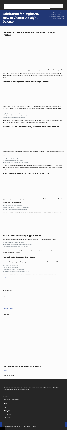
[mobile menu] (47, 6)
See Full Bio (5, 292)
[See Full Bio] (9, 292)
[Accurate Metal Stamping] (14, 6)
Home (54, 12)
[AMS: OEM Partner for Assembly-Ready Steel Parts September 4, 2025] (66, 424)
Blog (60, 12)
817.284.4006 (8, 417)
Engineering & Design (56, 14)
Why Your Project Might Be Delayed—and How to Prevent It (22, 366)
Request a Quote (57, 6)
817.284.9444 (8, 414)
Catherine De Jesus (8, 308)
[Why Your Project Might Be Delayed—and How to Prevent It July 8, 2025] (7, 424)
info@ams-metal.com (8, 407)
